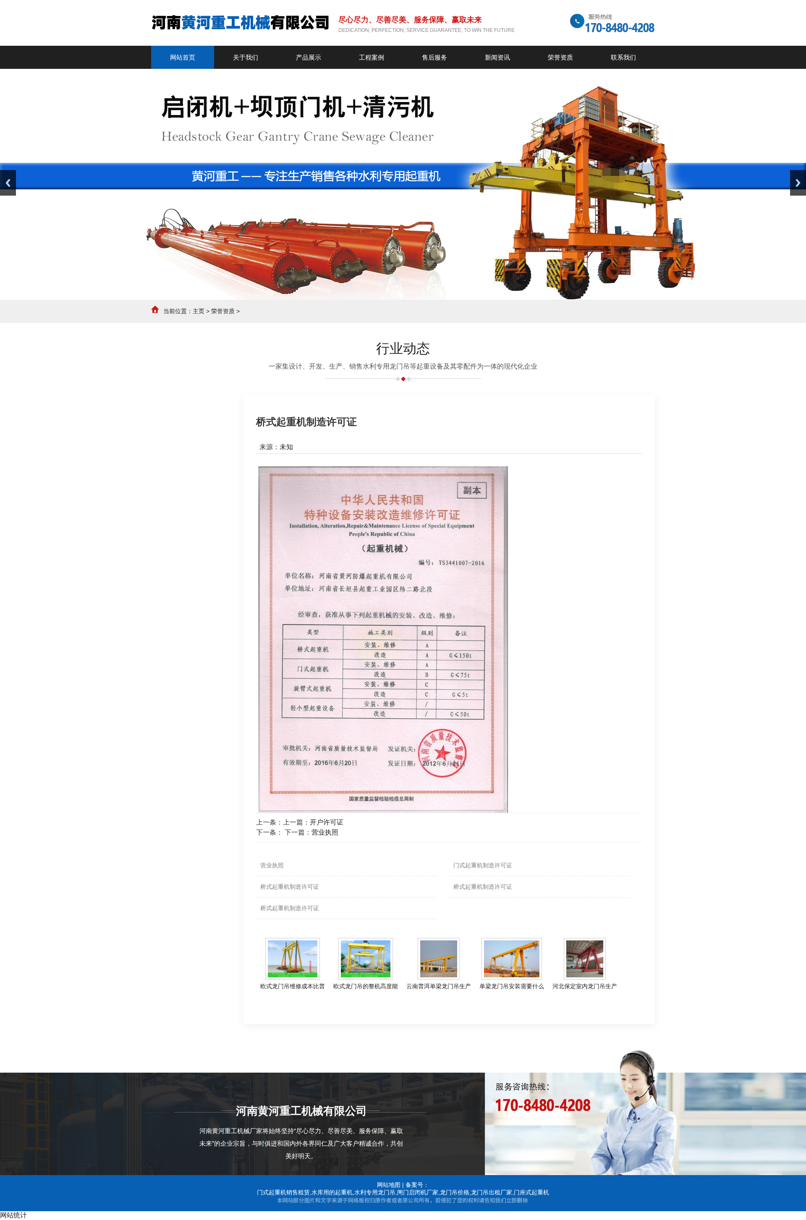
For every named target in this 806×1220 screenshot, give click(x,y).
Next (798, 183)
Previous (8, 183)
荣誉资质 (223, 311)
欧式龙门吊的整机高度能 (365, 986)
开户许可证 (326, 822)
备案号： (417, 1184)
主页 (198, 311)
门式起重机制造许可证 (482, 865)
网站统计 (13, 1215)
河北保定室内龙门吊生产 (584, 986)
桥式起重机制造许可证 (289, 886)
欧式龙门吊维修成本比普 (292, 986)
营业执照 (324, 832)
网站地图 (388, 1184)
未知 (286, 446)
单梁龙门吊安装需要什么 (511, 986)
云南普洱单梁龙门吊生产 (438, 986)
